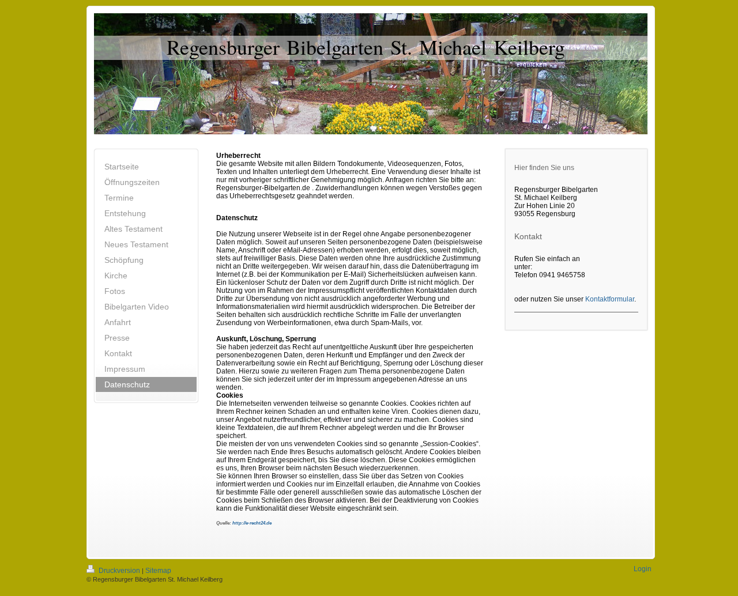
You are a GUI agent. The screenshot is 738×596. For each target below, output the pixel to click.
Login (643, 569)
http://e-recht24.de (252, 523)
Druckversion (119, 571)
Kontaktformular (609, 299)
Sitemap (158, 571)
